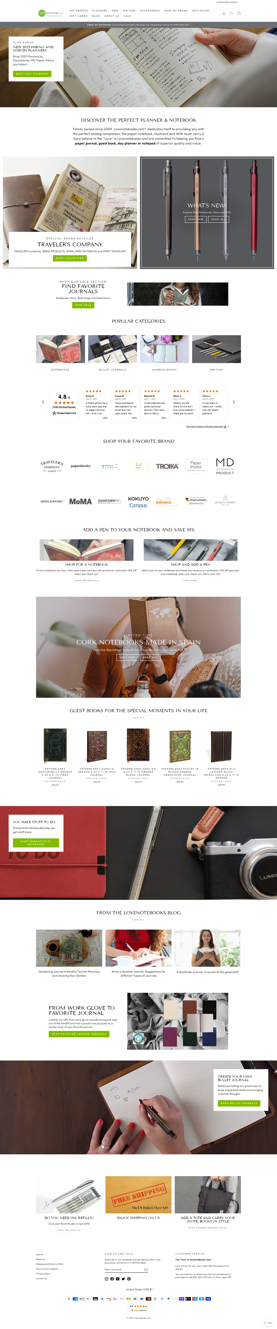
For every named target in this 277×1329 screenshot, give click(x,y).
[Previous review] (43, 402)
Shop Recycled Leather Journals (79, 1034)
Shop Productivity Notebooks (36, 843)
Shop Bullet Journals (239, 1103)
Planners (100, 10)
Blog (96, 15)
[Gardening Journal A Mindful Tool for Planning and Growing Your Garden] (69, 948)
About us (111, 15)
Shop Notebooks (86, 580)
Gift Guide (200, 10)
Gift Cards (79, 15)
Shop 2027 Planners (32, 73)
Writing (129, 10)
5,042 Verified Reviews (64, 407)
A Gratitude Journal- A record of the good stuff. (207, 972)
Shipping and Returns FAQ (49, 1264)
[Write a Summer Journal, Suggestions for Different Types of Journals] (138, 948)
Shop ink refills (69, 1230)
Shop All (218, 219)
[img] (64, 402)
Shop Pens (190, 580)
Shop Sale (83, 305)
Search (39, 1254)
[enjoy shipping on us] (138, 1194)
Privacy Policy (43, 1273)
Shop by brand (176, 10)
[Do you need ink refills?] (69, 1194)
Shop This (127, 657)
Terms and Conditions (47, 1269)
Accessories (150, 10)
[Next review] (234, 402)
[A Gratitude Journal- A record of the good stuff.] (208, 948)
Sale (127, 15)
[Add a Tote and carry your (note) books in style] (208, 1194)
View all (138, 718)
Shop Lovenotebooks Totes (208, 1228)
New (115, 10)
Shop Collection (70, 258)
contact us (41, 1278)
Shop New (196, 219)
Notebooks (79, 10)
